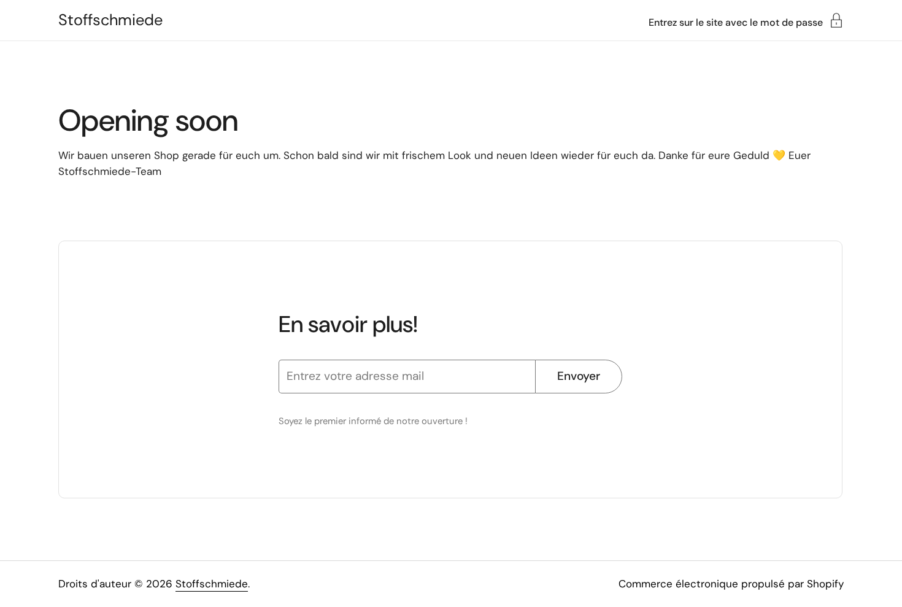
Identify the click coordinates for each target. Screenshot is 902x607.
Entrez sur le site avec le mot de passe (736, 22)
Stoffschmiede (110, 20)
